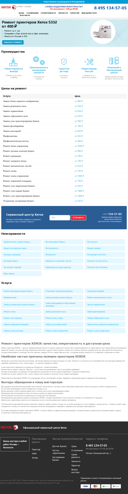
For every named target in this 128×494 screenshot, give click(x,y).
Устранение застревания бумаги (59, 291)
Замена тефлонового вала (98, 318)
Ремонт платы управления (57, 331)
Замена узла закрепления (56, 324)
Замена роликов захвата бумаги (59, 297)
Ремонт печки (10, 312)
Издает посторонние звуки (15, 248)
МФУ (34, 453)
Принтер (36, 449)
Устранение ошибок (95, 291)
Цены (21, 13)
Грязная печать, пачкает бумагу (17, 242)
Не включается (52, 248)
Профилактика (10, 297)
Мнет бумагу (9, 274)
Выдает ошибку (94, 248)
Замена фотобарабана (96, 312)
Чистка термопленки (96, 304)
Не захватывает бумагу (55, 242)
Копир (35, 457)
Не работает (51, 254)
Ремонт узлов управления (98, 331)
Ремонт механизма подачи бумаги (18, 291)
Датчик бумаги (59, 446)
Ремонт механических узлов (99, 297)
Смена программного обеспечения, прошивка (61, 304)
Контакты (25, 15)
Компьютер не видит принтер (58, 267)
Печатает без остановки (97, 267)
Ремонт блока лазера (54, 318)
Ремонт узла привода (13, 318)
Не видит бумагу (11, 261)
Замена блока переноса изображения (102, 324)
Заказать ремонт (13, 42)
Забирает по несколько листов (58, 261)
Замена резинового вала (56, 312)
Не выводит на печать (96, 254)
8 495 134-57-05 (110, 7)
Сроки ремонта (48, 13)
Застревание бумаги (58, 458)
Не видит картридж (12, 254)
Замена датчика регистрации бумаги (19, 304)
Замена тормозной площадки (16, 324)
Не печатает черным (12, 267)
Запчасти (63, 13)
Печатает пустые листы (97, 261)
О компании (32, 13)
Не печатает (92, 242)
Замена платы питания (13, 331)
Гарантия (74, 13)
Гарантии (75, 465)
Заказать (112, 101)
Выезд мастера (89, 13)
